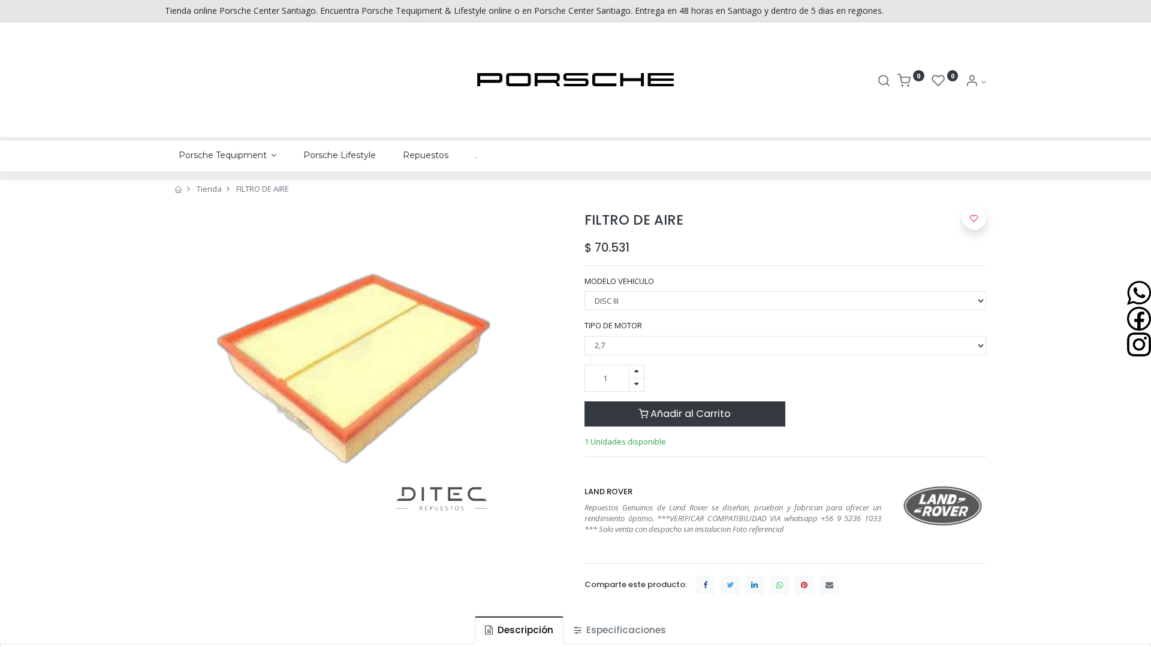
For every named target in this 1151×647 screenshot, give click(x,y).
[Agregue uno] (636, 371)
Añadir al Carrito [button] (689, 414)
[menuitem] (340, 155)
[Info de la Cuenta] (975, 81)
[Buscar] (883, 81)
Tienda (209, 188)
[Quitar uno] (636, 385)
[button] (974, 218)
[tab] (519, 630)
